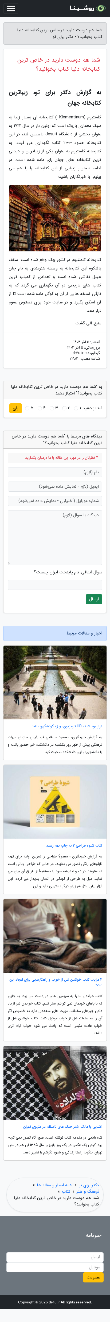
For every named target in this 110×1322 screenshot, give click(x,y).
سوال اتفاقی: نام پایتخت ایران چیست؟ (68, 572)
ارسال (94, 599)
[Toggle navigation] (10, 8)
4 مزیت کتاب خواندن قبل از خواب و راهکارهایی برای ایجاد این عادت (55, 982)
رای (15, 408)
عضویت (93, 1277)
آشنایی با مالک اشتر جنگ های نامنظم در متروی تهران (62, 1127)
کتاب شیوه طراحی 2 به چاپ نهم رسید (74, 845)
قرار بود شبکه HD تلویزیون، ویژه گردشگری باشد (67, 726)
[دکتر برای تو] (87, 8)
